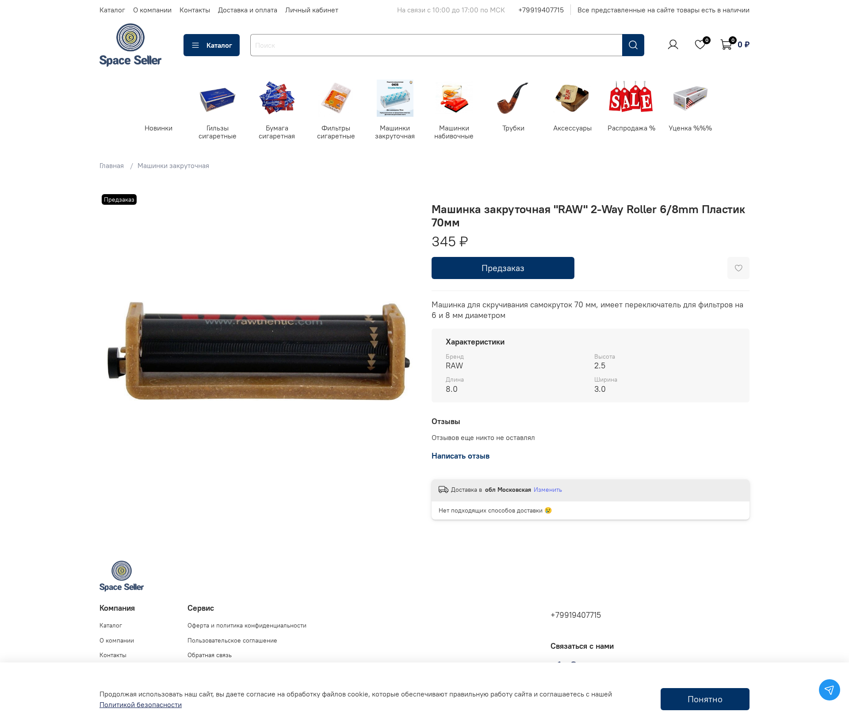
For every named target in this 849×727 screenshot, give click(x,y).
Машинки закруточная (395, 131)
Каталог (112, 9)
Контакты (195, 9)
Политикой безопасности (140, 704)
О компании (152, 9)
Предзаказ (503, 267)
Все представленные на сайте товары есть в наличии (663, 9)
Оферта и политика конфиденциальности (246, 625)
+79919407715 (541, 9)
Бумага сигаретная (277, 131)
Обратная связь (209, 655)
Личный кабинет (311, 9)
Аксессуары (572, 127)
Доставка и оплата (247, 9)
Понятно (705, 698)
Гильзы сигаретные (218, 131)
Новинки (158, 127)
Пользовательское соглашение (232, 640)
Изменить (548, 490)
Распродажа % (631, 127)
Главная (111, 165)
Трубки (513, 127)
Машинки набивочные (454, 131)
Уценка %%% (690, 127)
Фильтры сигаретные (336, 131)
